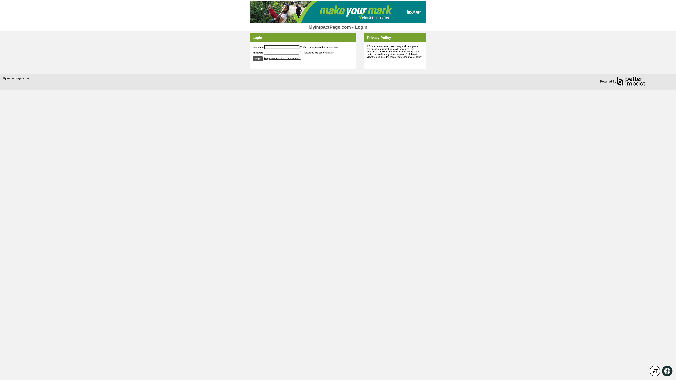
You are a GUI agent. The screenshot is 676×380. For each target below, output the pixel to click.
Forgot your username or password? (282, 58)
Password (258, 52)
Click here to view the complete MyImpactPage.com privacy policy (394, 55)
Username (258, 47)
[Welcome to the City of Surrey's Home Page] (338, 12)
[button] (258, 58)
